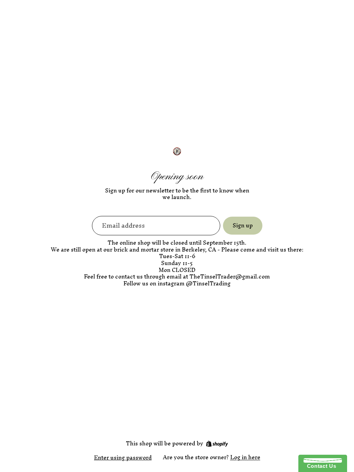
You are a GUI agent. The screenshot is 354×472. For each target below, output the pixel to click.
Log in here (245, 457)
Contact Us (320, 466)
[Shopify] (217, 444)
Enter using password (123, 457)
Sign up (243, 225)
